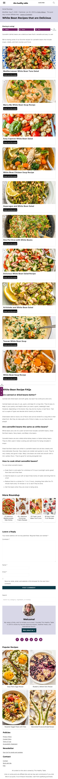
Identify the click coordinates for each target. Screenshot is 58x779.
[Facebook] (26, 639)
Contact (5, 761)
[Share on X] (1, 391)
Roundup (9, 9)
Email (4, 572)
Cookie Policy (7, 739)
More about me (28, 630)
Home (4, 9)
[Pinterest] (17, 639)
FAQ (4, 765)
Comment (6, 539)
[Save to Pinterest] (1, 394)
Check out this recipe (10, 75)
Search (4, 595)
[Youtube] (36, 639)
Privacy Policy (7, 736)
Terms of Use (7, 741)
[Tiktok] (31, 639)
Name (4, 565)
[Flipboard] (40, 639)
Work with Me (7, 763)
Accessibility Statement (10, 744)
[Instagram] (22, 639)
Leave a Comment (26, 14)
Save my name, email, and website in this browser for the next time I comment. (27, 582)
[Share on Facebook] (1, 388)
